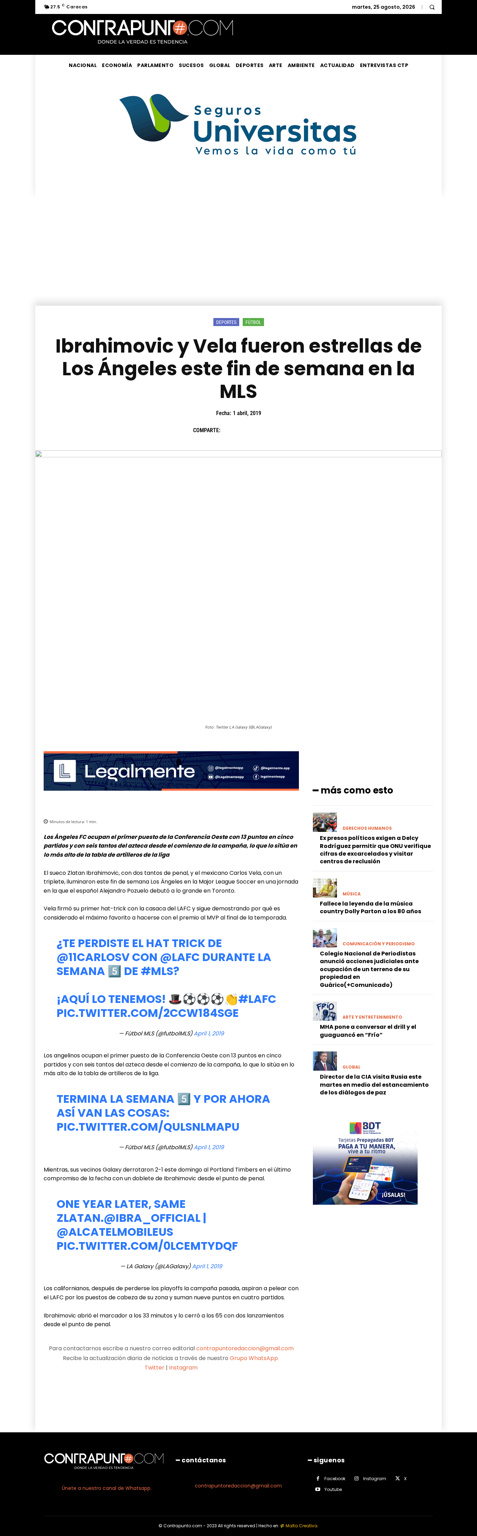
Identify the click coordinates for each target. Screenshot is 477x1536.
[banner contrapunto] (171, 796)
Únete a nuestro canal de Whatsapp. (107, 1488)
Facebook (334, 1479)
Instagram (183, 1368)
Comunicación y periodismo (379, 944)
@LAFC (180, 957)
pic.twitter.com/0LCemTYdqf (147, 1246)
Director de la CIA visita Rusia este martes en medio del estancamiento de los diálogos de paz (374, 1084)
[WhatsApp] (277, 430)
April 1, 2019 (209, 1033)
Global (351, 1067)
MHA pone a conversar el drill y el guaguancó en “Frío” (368, 1031)
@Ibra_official (152, 1218)
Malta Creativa (301, 1526)
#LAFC (257, 999)
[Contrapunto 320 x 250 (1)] (365, 1210)
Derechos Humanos (367, 828)
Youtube (333, 1489)
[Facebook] (229, 430)
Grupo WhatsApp (254, 1358)
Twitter (154, 1368)
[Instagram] (356, 1478)
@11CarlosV (93, 957)
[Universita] (238, 181)
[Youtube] (318, 1489)
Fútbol (253, 322)
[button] (432, 7)
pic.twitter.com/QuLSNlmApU (148, 1127)
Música (352, 894)
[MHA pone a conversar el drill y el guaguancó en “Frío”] (325, 1011)
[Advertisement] (238, 253)
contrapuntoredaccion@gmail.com (245, 1348)
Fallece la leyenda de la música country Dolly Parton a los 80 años (370, 907)
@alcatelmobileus (115, 1232)
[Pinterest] (261, 430)
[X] (245, 430)
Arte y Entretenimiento (372, 1017)
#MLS (157, 971)
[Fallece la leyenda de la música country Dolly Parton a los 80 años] (325, 888)
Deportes (226, 322)
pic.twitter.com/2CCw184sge (148, 1013)
